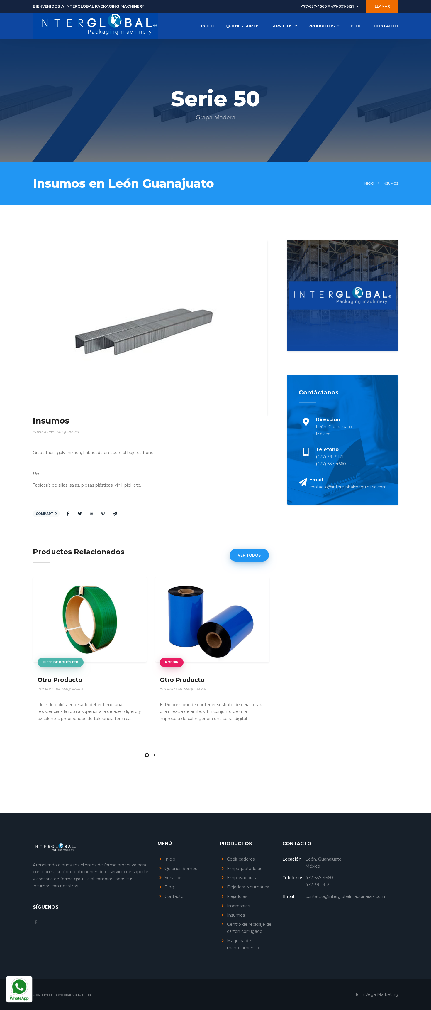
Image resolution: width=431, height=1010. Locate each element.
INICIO (207, 25)
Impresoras (238, 905)
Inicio (369, 183)
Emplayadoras (241, 877)
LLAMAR (382, 6)
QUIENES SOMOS (242, 25)
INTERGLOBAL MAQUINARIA (61, 689)
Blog (169, 887)
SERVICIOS (282, 25)
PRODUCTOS (321, 25)
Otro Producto (60, 679)
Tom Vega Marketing (376, 994)
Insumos (236, 915)
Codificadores (241, 859)
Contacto (174, 896)
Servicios (173, 877)
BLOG (356, 25)
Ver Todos (249, 555)
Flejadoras (237, 896)
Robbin (171, 662)
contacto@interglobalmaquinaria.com (348, 487)
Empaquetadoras (244, 868)
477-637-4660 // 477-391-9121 (327, 6)
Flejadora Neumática (248, 887)
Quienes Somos (180, 868)
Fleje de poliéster (60, 662)
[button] (147, 755)
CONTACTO (386, 25)
